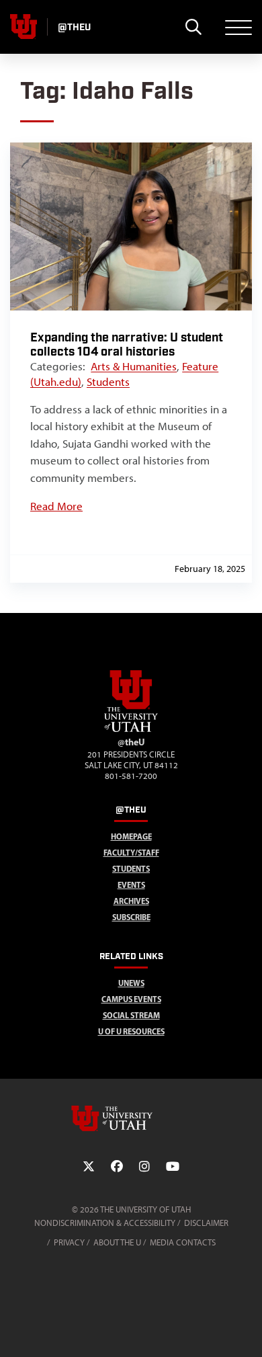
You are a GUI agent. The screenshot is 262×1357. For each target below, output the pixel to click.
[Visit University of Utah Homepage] (23, 27)
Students (108, 381)
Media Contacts (183, 1242)
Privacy (69, 1242)
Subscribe (131, 917)
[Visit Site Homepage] (131, 729)
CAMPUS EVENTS (131, 999)
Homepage (131, 836)
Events (131, 885)
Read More (56, 506)
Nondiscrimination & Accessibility (104, 1223)
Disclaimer (206, 1223)
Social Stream (131, 1015)
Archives (131, 901)
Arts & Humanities (134, 366)
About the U (117, 1242)
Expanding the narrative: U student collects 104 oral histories (126, 345)
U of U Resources (131, 1031)
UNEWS (131, 983)
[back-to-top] (246, 1330)
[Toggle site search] (193, 27)
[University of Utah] (131, 1118)
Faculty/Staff (131, 853)
